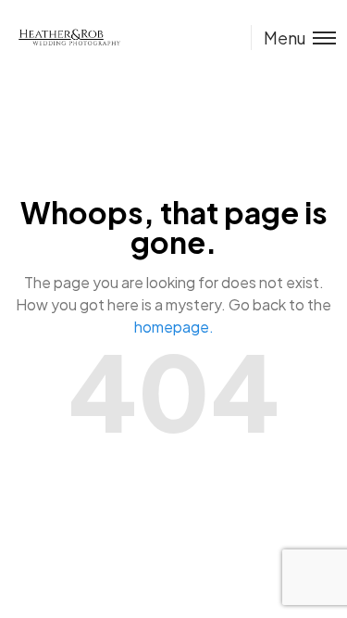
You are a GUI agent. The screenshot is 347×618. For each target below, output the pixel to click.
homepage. (174, 326)
